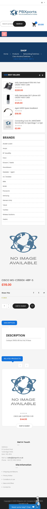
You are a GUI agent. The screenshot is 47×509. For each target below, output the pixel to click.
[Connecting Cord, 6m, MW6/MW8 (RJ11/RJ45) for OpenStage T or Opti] (8, 125)
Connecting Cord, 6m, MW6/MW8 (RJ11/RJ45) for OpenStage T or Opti (29, 122)
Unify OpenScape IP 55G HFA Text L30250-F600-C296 (27, 83)
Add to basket (20, 306)
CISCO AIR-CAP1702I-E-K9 (23, 416)
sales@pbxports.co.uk (15, 458)
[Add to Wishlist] (32, 306)
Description (9, 322)
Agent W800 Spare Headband (26, 108)
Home (6, 54)
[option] (23, 400)
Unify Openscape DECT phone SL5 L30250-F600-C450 (27, 96)
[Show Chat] (33, 507)
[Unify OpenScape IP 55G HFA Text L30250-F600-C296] (8, 86)
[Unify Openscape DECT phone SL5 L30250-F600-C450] (8, 99)
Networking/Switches (31, 54)
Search (19, 24)
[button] (39, 75)
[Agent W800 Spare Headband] (8, 112)
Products (15, 54)
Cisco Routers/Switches (21, 56)
